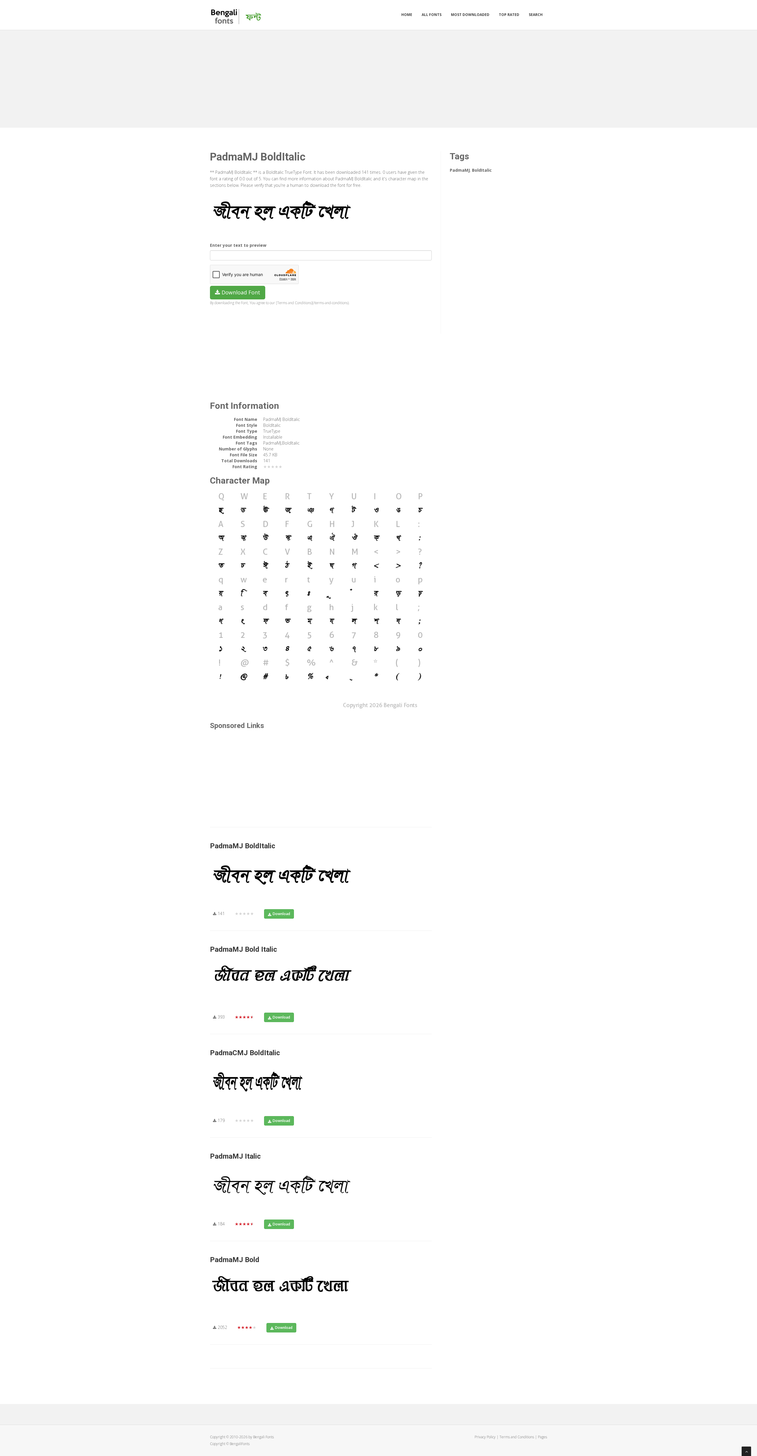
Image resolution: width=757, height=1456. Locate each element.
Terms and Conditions (516, 1436)
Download (281, 913)
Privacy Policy (485, 1436)
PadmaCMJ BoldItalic (245, 1053)
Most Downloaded (470, 14)
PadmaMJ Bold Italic (243, 949)
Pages (542, 1436)
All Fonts (431, 14)
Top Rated (509, 14)
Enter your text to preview (238, 245)
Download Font (240, 292)
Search (536, 14)
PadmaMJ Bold (234, 1260)
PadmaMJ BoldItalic (242, 846)
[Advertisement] (378, 77)
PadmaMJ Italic (235, 1156)
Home (406, 14)
